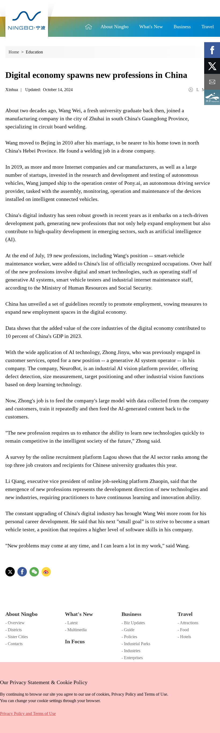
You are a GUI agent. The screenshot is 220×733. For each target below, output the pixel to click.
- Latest (71, 622)
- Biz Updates (133, 622)
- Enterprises (132, 657)
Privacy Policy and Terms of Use (28, 713)
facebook (212, 50)
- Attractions (188, 622)
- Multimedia (76, 629)
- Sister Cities (16, 636)
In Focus (75, 641)
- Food (183, 629)
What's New (79, 614)
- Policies (129, 636)
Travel (185, 614)
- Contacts (14, 643)
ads (212, 98)
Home (88, 27)
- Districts (13, 629)
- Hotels (184, 636)
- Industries (131, 650)
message (212, 82)
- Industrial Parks (136, 643)
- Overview (15, 622)
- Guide (128, 629)
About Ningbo (21, 614)
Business (131, 614)
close (2, 681)
